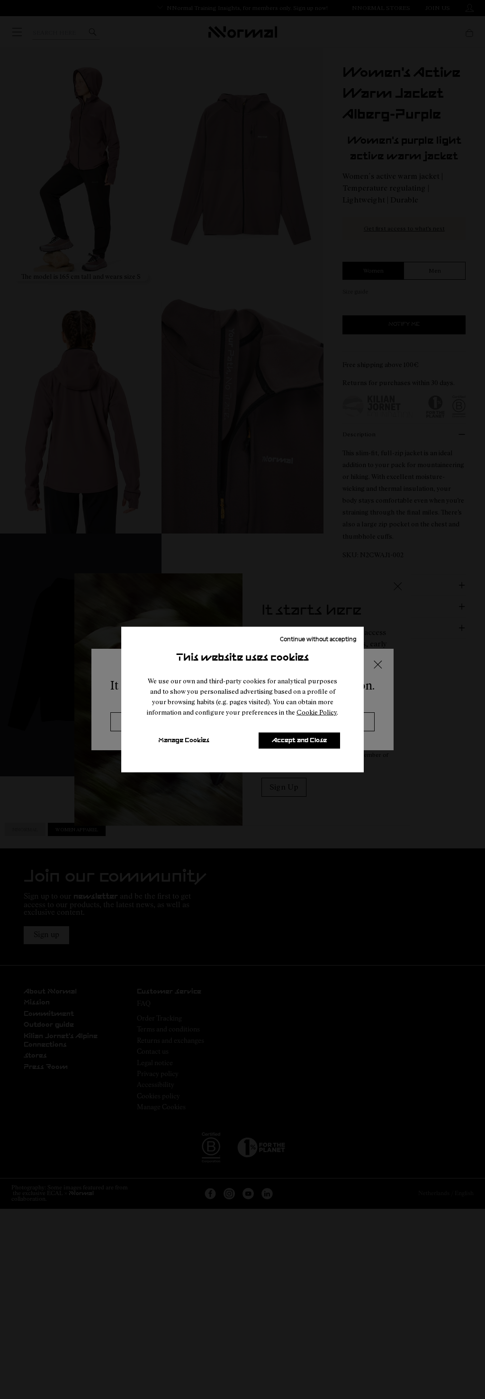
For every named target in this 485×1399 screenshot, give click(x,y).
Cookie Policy (316, 712)
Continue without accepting (318, 639)
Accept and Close (299, 740)
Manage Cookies (183, 740)
